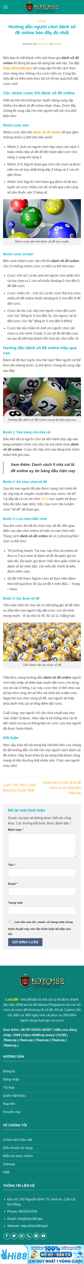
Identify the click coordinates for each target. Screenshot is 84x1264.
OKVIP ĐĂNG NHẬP (36, 1029)
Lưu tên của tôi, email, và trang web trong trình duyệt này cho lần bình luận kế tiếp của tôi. (40, 928)
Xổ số (42, 21)
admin (58, 44)
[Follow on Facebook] (6, 1236)
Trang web (15, 902)
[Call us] (28, 1236)
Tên (11, 864)
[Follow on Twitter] (14, 1236)
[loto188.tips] (42, 7)
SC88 (61, 1035)
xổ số (45, 499)
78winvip (10, 1040)
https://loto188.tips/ (34, 1226)
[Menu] (5, 7)
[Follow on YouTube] (43, 1236)
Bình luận (15, 829)
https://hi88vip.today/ (39, 1035)
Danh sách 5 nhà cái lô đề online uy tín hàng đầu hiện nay (62, 788)
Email (13, 883)
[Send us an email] (21, 1236)
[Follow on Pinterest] (36, 1236)
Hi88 (16, 1035)
